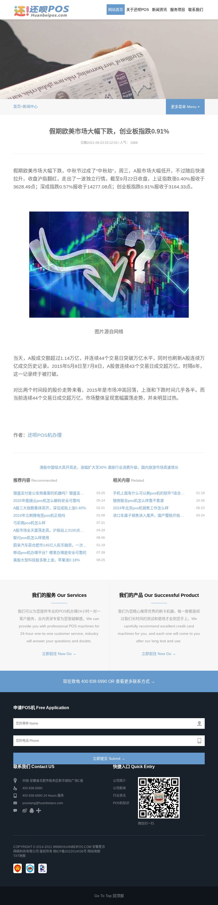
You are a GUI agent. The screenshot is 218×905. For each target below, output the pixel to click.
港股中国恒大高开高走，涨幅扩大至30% (73, 467)
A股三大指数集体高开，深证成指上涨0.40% (49, 508)
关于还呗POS (137, 9)
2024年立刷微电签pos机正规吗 (39, 515)
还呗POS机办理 (45, 435)
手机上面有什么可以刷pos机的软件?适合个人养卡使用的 (149, 493)
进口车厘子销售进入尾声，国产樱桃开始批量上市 (149, 515)
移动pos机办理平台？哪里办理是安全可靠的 (49, 552)
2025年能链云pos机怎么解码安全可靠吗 (46, 500)
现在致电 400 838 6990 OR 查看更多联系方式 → (109, 681)
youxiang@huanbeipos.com (42, 803)
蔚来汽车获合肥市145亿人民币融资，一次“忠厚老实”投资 (50, 545)
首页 (17, 106)
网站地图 (93, 851)
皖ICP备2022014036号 (70, 851)
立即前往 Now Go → (59, 654)
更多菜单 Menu (184, 107)
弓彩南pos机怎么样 (29, 523)
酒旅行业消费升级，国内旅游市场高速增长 (143, 467)
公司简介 (119, 781)
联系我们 (195, 9)
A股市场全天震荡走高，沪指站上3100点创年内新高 (50, 530)
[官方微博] (24, 810)
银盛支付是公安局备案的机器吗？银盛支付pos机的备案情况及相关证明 (50, 493)
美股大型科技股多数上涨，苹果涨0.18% (46, 560)
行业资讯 (119, 796)
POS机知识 (121, 803)
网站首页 (115, 9)
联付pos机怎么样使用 (31, 538)
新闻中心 (30, 106)
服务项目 (177, 9)
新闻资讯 (159, 9)
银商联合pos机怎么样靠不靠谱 (138, 500)
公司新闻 (119, 788)
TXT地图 (19, 856)
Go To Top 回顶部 (109, 896)
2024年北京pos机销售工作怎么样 (141, 508)
